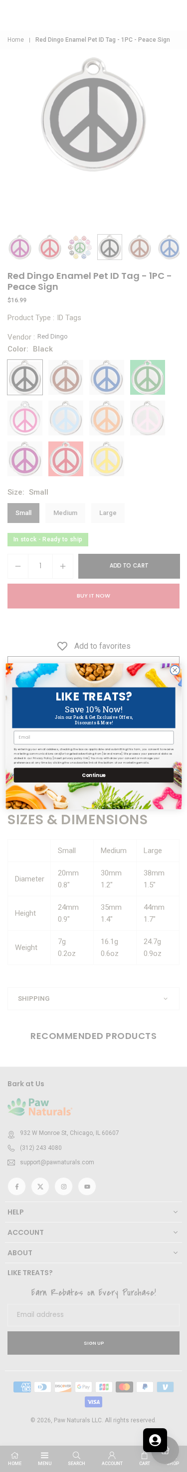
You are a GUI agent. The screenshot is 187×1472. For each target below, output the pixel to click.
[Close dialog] (175, 670)
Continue (93, 774)
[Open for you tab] (155, 1440)
